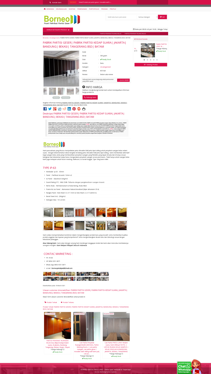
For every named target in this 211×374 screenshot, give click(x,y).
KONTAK (72, 9)
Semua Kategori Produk (57, 30)
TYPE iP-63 (49, 168)
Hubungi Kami (91, 97)
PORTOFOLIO (94, 9)
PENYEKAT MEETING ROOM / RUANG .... (157, 45)
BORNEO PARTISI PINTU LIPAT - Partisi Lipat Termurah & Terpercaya (106, 369)
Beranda (50, 9)
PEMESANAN (82, 9)
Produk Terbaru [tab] (68, 302)
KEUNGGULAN (61, 9)
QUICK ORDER (124, 80)
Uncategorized (54, 38)
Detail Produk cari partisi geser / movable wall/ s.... (95, 2)
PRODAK (104, 9)
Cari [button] (163, 17)
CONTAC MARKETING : (58, 254)
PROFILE (113, 9)
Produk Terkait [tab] (51, 302)
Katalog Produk (152, 65)
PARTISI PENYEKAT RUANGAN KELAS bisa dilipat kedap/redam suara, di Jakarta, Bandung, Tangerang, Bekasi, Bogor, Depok (57, 344)
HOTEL (87, 124)
